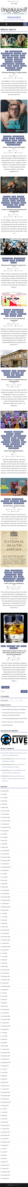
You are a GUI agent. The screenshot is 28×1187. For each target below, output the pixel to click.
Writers (19, 67)
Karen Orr (19, 311)
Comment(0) (19, 78)
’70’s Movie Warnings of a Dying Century (14, 72)
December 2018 (6, 1092)
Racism (23, 442)
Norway (23, 202)
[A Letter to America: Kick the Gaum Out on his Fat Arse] (14, 185)
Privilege (13, 262)
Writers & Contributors (14, 69)
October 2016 (5, 1178)
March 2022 (5, 966)
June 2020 (4, 1036)
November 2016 (6, 1175)
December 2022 (6, 936)
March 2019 (5, 1082)
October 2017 (5, 1138)
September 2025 (6, 827)
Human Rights (8, 59)
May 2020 (4, 1039)
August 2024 (5, 870)
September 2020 (6, 1026)
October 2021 (5, 983)
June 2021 (4, 996)
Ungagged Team (8, 503)
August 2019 (5, 1065)
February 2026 (5, 810)
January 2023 (5, 933)
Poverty (21, 576)
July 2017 (4, 1148)
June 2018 (4, 1112)
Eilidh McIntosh (6, 370)
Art (7, 51)
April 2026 (4, 804)
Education (7, 499)
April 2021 (4, 1003)
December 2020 (6, 1016)
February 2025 (5, 850)
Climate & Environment (15, 51)
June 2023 (4, 916)
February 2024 (5, 890)
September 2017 (6, 1142)
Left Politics (9, 61)
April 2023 (4, 923)
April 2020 (4, 1042)
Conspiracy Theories (7, 53)
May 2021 (4, 999)
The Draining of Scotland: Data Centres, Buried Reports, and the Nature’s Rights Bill (13, 714)
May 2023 (4, 920)
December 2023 (6, 897)
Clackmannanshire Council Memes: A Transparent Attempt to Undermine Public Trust (13, 778)
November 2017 (6, 1135)
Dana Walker (5, 753)
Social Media (22, 140)
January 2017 (5, 1168)
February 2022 (5, 969)
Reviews (4, 65)
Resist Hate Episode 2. (7, 725)
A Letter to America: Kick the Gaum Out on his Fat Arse (14, 210)
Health (16, 57)
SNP (13, 374)
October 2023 (5, 903)
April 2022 (4, 963)
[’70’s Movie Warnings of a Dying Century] (14, 41)
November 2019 (6, 1056)
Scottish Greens (15, 444)
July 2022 (4, 953)
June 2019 (4, 1072)
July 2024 (4, 873)
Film (4, 57)
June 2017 (4, 1152)
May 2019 (4, 1075)
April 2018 (4, 1118)
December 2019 (6, 1052)
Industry (5, 260)
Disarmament (14, 55)
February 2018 (5, 1125)
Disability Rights (18, 572)
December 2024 (6, 857)
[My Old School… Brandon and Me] (14, 487)
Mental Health (18, 61)
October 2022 (5, 943)
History (22, 57)
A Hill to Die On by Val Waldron (14, 583)
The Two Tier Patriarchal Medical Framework (14, 319)
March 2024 (5, 887)
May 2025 (4, 840)
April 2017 (4, 1158)
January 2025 (5, 854)
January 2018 (5, 1128)
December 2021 (6, 976)
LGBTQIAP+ (6, 372)
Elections (17, 433)
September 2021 (6, 986)
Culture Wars (7, 136)
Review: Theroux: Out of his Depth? (14, 147)
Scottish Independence (9, 578)
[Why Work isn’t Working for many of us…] (14, 246)
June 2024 (4, 877)
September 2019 (6, 1062)
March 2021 (5, 1006)
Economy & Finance (7, 258)
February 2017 (5, 1165)
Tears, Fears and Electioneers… (14, 451)
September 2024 (6, 867)
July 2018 (4, 1109)
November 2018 (6, 1095)
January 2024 (5, 893)
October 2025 (5, 824)
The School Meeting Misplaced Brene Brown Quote (14, 718)
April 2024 (4, 883)
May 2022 (4, 959)
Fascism (22, 55)
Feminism (12, 138)
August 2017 (5, 1145)
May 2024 (4, 880)
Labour (14, 437)
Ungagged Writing (10, 67)
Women (19, 315)
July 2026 (4, 794)
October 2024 (5, 863)
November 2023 (6, 900)
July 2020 (4, 1032)
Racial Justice (15, 442)
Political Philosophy (8, 63)
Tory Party (9, 446)
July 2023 (4, 913)
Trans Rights (19, 374)
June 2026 (4, 797)
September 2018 (6, 1102)
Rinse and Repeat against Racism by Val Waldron (14, 709)
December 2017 (6, 1132)
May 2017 (4, 1155)
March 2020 (5, 1046)
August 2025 (5, 830)
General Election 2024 (19, 435)
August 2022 (5, 950)
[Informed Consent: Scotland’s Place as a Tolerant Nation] (14, 358)
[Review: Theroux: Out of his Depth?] (14, 116)
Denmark (5, 198)
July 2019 (4, 1069)
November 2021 (6, 979)
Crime (24, 53)
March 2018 (5, 1122)
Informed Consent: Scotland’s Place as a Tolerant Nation (14, 380)
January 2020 (5, 1049)
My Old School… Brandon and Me (14, 506)
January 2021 (5, 1012)
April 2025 (4, 844)
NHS (7, 315)
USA (16, 204)
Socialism (23, 65)
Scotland (16, 65)
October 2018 (5, 1099)
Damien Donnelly (18, 431)
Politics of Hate (20, 63)
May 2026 (4, 801)
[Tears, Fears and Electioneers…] (14, 419)
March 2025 (5, 847)
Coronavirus (8, 572)
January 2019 (5, 1089)
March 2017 (5, 1162)
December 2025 (6, 817)
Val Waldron (19, 580)
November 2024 (6, 860)
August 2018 (5, 1105)
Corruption (17, 53)
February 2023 (5, 930)
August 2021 (5, 989)
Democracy (6, 55)
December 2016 (6, 1171)
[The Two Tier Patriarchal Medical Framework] (14, 299)
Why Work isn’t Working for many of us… (14, 265)
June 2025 (4, 837)
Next (7, 687)
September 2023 (6, 907)
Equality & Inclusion (18, 136)
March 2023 (5, 926)
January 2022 (5, 973)
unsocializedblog (9, 78)
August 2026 (5, 791)
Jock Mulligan (18, 59)
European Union (14, 198)
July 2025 (4, 834)
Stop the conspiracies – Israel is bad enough (13, 722)
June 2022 (4, 956)
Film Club (10, 57)
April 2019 (4, 1079)
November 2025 (6, 820)
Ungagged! (14, 17)
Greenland (5, 200)
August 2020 (5, 1029)
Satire (9, 65)
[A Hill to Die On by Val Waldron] (14, 549)
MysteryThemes (16, 1185)
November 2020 (6, 1019)
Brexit (7, 570)
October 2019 (5, 1059)
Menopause (13, 313)
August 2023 (5, 910)
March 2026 (5, 807)
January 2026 (5, 814)
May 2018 (4, 1115)
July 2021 (4, 993)
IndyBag (12, 260)
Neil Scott (23, 501)
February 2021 (5, 1009)
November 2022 (6, 940)
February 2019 (5, 1085)
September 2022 (6, 946)
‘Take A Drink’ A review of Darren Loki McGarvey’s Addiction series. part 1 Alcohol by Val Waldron (14, 652)
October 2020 (5, 1022)
